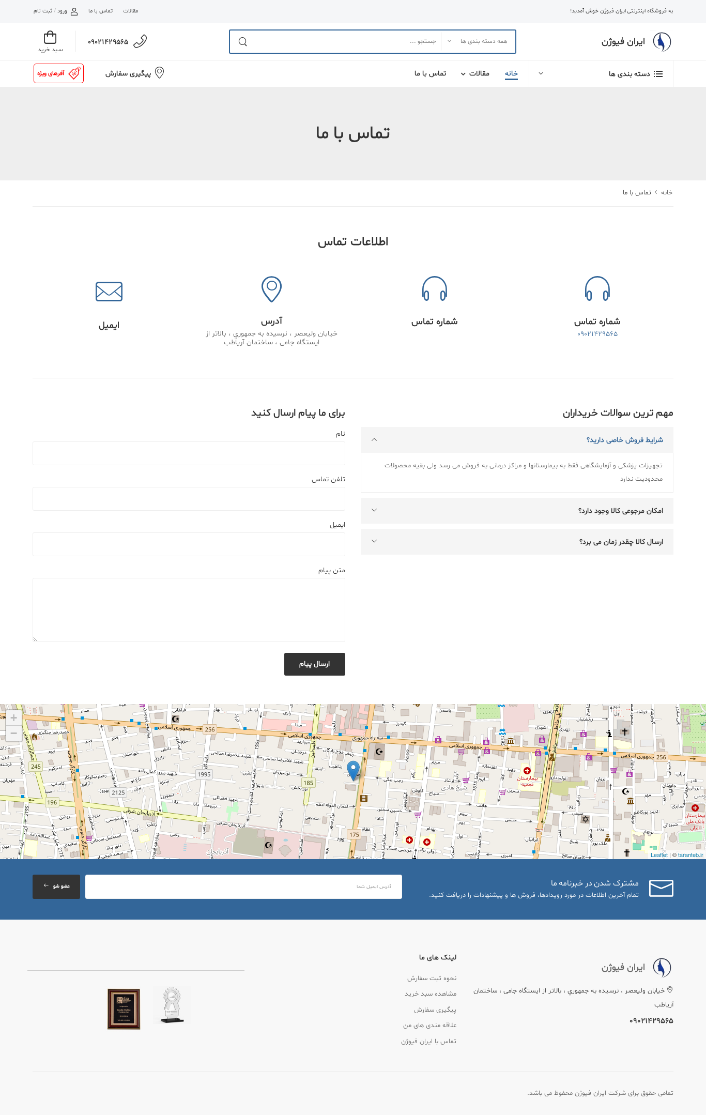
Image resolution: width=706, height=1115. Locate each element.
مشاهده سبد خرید (430, 994)
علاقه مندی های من (429, 1025)
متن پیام (331, 570)
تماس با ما (100, 11)
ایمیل (337, 525)
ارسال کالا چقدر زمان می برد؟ (621, 542)
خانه (511, 74)
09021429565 (108, 42)
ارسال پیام (314, 664)
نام (340, 434)
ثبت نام (43, 11)
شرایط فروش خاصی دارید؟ (625, 440)
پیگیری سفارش (128, 74)
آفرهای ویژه (50, 73)
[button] (601, 73)
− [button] (13, 733)
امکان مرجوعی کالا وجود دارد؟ (620, 511)
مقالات (130, 11)
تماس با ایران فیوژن (428, 1041)
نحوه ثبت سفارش (431, 978)
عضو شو (61, 886)
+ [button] (13, 717)
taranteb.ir (690, 854)
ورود (62, 11)
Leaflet (659, 854)
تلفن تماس (328, 479)
